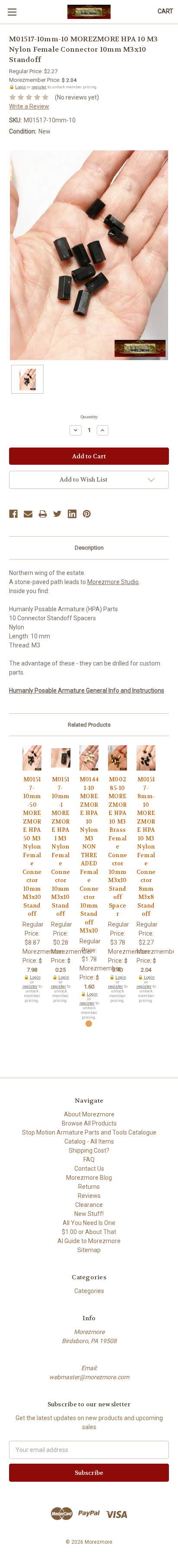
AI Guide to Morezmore (89, 1241)
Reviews (89, 1195)
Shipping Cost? (89, 1150)
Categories (89, 1290)
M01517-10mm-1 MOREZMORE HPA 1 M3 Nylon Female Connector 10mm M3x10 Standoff (60, 846)
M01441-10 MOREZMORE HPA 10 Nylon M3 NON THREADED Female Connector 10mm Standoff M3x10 (89, 855)
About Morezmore (89, 1114)
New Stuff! (89, 1213)
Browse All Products (89, 1123)
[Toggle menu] (12, 12)
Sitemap (89, 1250)
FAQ (89, 1159)
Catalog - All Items (89, 1141)
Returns (89, 1186)
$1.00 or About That (89, 1231)
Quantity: (89, 417)
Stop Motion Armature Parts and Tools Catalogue (89, 1132)
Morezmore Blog (89, 1177)
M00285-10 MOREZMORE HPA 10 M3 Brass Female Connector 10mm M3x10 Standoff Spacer (117, 846)
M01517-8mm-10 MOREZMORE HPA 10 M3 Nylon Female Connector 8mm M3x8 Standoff (146, 846)
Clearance (89, 1204)
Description (89, 547)
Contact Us (89, 1168)
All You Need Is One (89, 1222)
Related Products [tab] (89, 724)
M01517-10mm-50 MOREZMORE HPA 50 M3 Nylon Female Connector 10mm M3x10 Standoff (31, 846)
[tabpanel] (32, 874)
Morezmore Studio (113, 581)
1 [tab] (89, 1023)
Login (20, 86)
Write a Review (29, 106)
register (39, 86)
